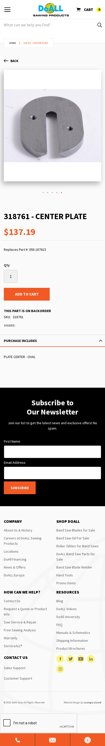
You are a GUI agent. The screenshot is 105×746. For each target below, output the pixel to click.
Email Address (14, 462)
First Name (12, 441)
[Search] (99, 25)
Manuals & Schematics (73, 632)
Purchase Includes (20, 340)
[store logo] (51, 9)
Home (12, 43)
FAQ (59, 624)
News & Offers (15, 567)
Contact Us (12, 601)
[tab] (52, 341)
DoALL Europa (14, 575)
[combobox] (52, 25)
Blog (59, 601)
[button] (43, 193)
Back (14, 61)
